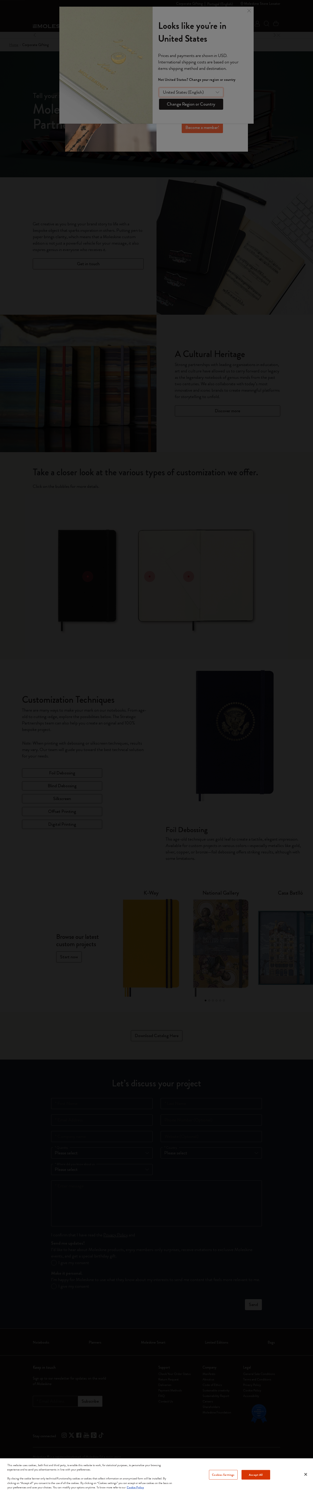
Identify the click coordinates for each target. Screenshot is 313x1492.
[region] (156, 1475)
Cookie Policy (135, 1487)
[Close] (306, 1474)
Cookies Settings (223, 1475)
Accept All (256, 1475)
